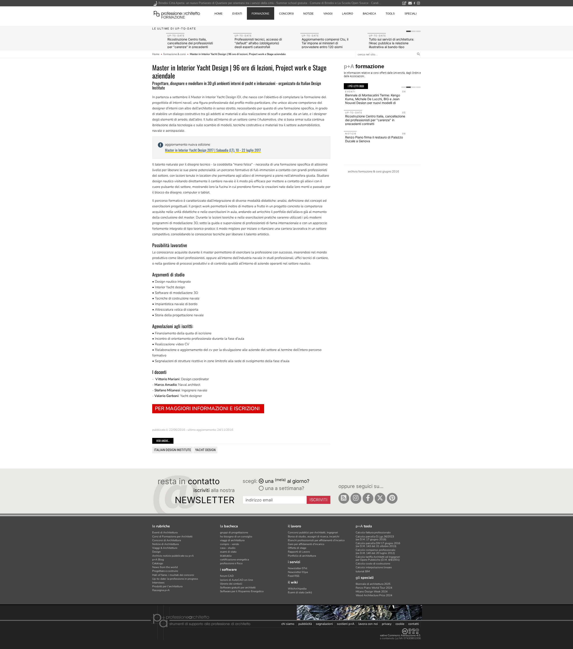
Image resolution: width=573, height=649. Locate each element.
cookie (400, 624)
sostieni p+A (345, 624)
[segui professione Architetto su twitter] (380, 498)
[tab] (408, 31)
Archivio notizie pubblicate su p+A (173, 556)
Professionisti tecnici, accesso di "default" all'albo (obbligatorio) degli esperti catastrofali (258, 43)
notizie (308, 13)
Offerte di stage (297, 548)
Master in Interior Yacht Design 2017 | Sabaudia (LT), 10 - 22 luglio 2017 (213, 150)
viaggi (327, 13)
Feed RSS (293, 576)
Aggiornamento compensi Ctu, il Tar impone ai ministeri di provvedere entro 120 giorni (325, 43)
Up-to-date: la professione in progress (175, 579)
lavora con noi (368, 624)
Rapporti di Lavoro (299, 552)
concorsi (286, 13)
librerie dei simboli (231, 583)
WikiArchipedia (297, 588)
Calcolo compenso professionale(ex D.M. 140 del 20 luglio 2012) (375, 551)
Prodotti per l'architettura (167, 586)
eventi (237, 13)
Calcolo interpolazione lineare (374, 567)
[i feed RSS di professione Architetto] (343, 498)
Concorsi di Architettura (166, 540)
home (218, 13)
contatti (413, 624)
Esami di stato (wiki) (300, 592)
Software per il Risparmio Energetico (242, 591)
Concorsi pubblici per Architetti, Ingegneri (313, 532)
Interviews (158, 582)
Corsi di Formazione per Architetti (172, 536)
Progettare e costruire (165, 571)
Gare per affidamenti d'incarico (306, 544)
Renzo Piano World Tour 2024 (374, 588)
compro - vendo (229, 544)
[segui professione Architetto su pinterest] (392, 498)
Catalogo (157, 563)
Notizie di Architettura (165, 544)
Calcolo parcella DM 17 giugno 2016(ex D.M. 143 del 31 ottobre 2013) (378, 544)
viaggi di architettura (232, 540)
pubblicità (305, 624)
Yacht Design (205, 450)
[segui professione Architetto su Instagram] (356, 498)
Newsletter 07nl (297, 568)
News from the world (165, 567)
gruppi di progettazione (234, 532)
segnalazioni (324, 624)
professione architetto (177, 13)
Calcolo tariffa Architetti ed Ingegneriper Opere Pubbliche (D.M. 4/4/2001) (378, 558)
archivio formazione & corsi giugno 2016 (373, 172)
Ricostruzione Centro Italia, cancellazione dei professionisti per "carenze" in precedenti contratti (190, 44)
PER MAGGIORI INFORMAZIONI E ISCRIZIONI (207, 408)
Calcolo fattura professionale (373, 532)
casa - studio (227, 548)
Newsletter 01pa (298, 572)
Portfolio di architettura (302, 556)
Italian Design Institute (172, 450)
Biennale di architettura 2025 (373, 584)
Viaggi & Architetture (164, 548)
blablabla (225, 556)
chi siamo (287, 624)
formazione (173, 17)
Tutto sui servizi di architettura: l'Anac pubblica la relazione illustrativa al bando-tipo (391, 43)
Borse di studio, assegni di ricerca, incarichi (313, 536)
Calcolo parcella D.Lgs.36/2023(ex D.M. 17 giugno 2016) (375, 538)
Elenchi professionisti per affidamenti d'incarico (316, 540)
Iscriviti (318, 499)
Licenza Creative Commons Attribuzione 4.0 (394, 635)
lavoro (347, 13)
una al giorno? (287, 480)
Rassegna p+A (161, 590)
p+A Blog (158, 559)
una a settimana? (284, 488)
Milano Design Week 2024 (371, 591)
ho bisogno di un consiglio (236, 536)
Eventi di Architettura (164, 532)
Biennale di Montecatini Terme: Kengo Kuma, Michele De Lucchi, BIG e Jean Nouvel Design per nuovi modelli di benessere (372, 100)
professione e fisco (231, 563)
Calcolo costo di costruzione (373, 563)
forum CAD (227, 576)
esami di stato (228, 552)
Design (156, 552)
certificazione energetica (234, 559)
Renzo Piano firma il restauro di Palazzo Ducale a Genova (374, 139)
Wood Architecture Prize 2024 (374, 595)
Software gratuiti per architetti (238, 587)
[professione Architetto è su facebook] (368, 498)
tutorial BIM (363, 571)
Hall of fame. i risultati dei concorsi (173, 575)
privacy (386, 624)
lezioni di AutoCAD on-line (236, 580)
